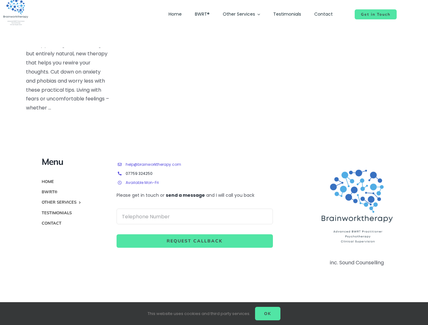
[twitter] (388, 160)
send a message (185, 195)
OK (267, 313)
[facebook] (376, 160)
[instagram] (399, 160)
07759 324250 (139, 173)
